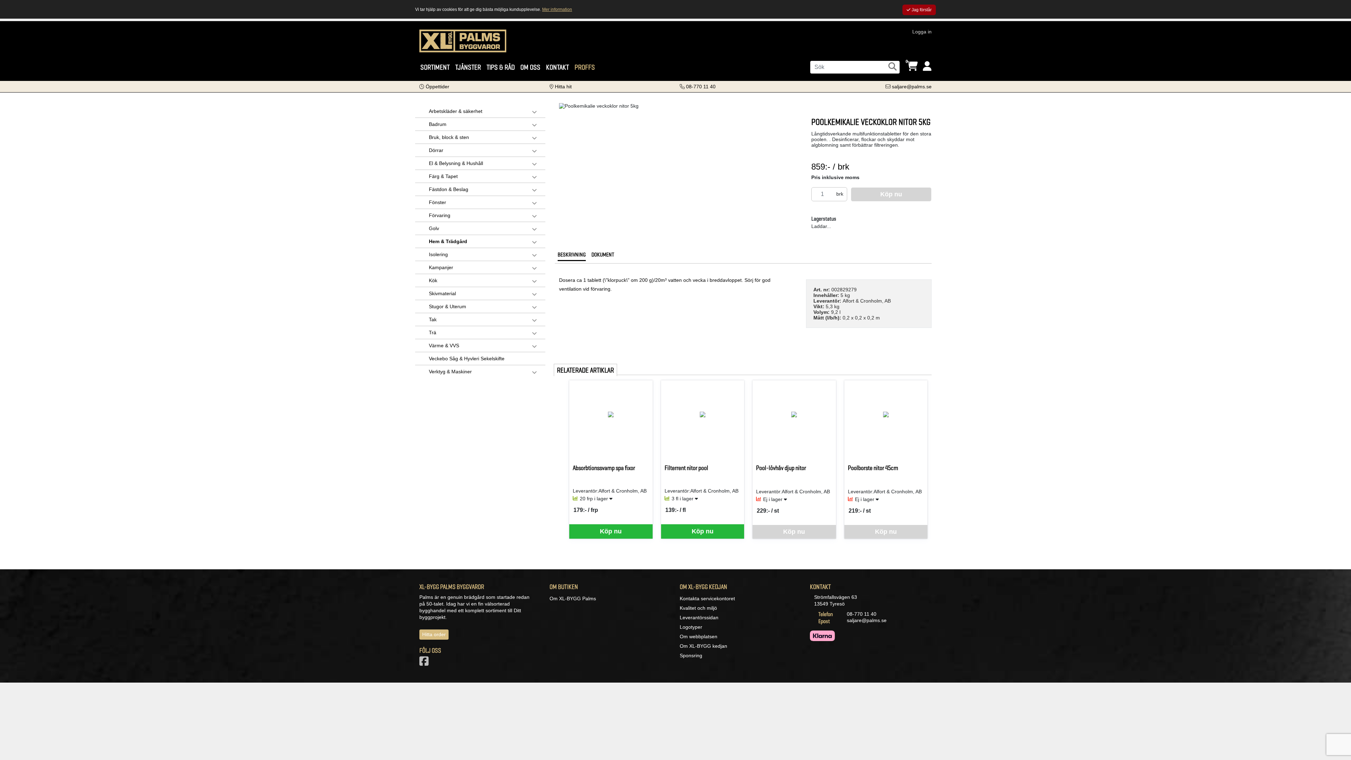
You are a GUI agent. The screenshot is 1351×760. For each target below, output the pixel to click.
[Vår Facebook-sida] (425, 663)
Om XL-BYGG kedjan (703, 646)
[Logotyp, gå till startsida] (462, 40)
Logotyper (691, 627)
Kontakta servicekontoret (707, 598)
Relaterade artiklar (585, 370)
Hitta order (434, 634)
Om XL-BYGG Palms (573, 598)
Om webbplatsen (698, 636)
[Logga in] (927, 66)
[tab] (572, 256)
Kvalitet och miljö (698, 608)
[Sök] (892, 66)
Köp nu (611, 531)
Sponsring (691, 655)
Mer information (557, 9)
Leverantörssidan (699, 617)
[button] (434, 86)
